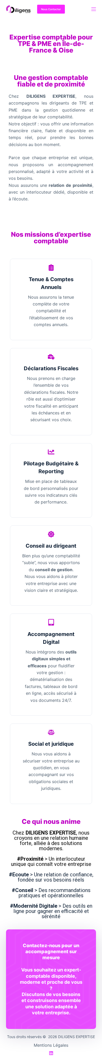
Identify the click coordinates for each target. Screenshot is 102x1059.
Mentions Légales (51, 1045)
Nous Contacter (51, 9)
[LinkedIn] (51, 1053)
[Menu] (93, 9)
